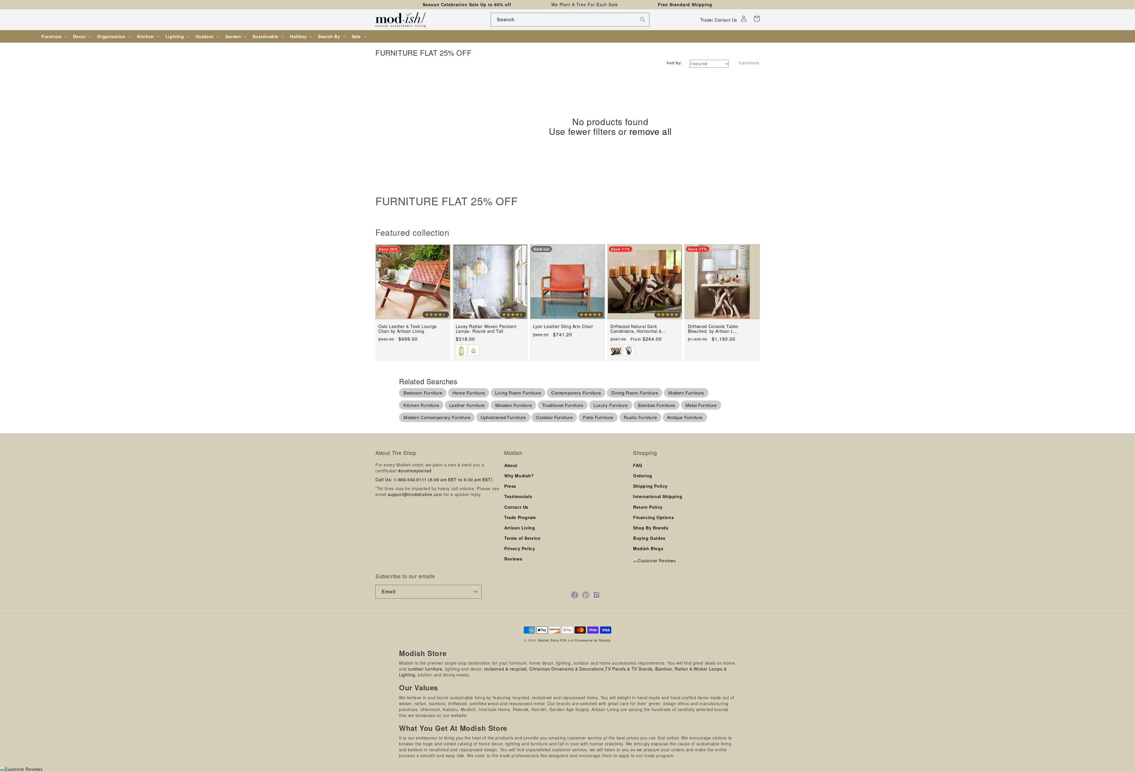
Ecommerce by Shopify (593, 640)
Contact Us (726, 20)
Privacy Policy (519, 548)
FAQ (637, 465)
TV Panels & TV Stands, (629, 669)
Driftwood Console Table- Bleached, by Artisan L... (713, 328)
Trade (706, 20)
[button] (756, 18)
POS (563, 640)
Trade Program (520, 517)
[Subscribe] (474, 592)
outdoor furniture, (426, 669)
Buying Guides (649, 538)
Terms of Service (522, 538)
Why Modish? (519, 476)
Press (510, 486)
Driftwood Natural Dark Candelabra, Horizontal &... (638, 328)
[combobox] (570, 19)
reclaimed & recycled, (506, 669)
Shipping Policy (650, 486)
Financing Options (653, 517)
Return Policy (648, 507)
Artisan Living (519, 528)
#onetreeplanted (415, 471)
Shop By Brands (650, 528)
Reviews (513, 559)
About (511, 465)
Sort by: (674, 62)
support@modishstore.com (415, 494)
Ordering (642, 476)
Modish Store (548, 640)
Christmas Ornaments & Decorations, (567, 669)
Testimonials (518, 496)
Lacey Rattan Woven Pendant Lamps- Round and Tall (486, 328)
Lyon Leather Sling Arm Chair (563, 326)
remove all (650, 131)
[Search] (642, 19)
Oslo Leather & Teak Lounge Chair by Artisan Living (407, 328)
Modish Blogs (648, 548)
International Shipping (657, 496)
